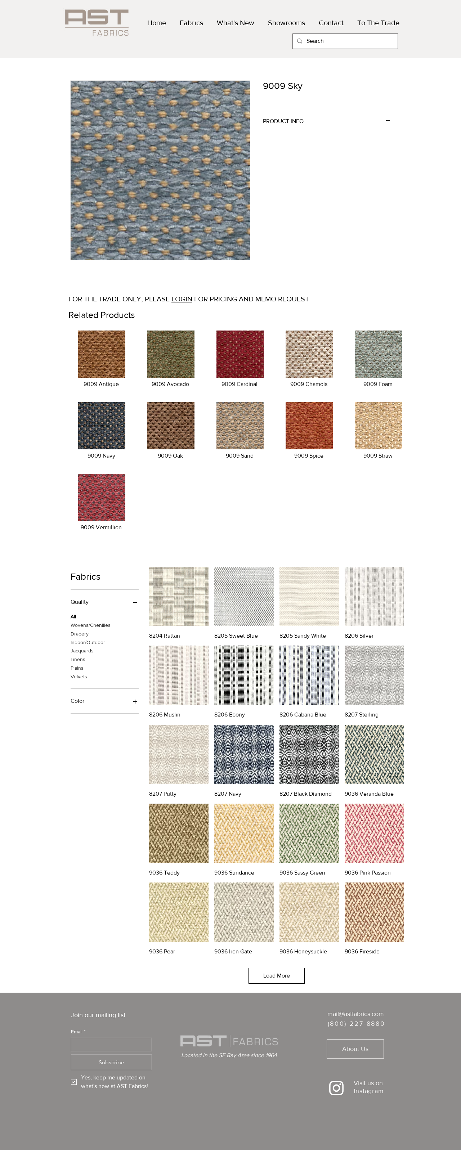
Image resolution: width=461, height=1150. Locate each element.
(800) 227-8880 (356, 1023)
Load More (276, 975)
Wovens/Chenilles (91, 625)
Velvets (79, 676)
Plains (77, 668)
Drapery (80, 634)
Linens (78, 659)
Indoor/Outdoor (88, 642)
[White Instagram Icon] (336, 1088)
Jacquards (82, 650)
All (73, 616)
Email (78, 1031)
